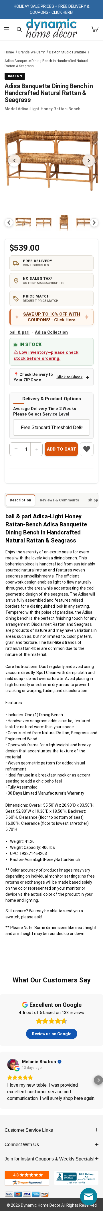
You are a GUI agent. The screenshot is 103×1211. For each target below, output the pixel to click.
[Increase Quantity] (36, 449)
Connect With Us (22, 1144)
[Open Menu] (6, 29)
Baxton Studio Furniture (67, 52)
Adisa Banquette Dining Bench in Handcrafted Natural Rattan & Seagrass (46, 63)
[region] (51, 222)
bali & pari (19, 332)
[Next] (94, 222)
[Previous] (9, 222)
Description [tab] (20, 500)
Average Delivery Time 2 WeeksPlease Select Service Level (44, 411)
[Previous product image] (14, 160)
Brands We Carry (31, 52)
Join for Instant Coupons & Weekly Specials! (49, 1158)
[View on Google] (13, 1064)
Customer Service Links (29, 1130)
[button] (23, 223)
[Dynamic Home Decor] (51, 28)
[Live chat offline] (88, 1196)
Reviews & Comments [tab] (59, 500)
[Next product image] (88, 160)
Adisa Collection (51, 332)
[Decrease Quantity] (16, 449)
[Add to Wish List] (87, 449)
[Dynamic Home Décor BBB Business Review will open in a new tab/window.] (76, 1178)
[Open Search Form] (19, 29)
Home (9, 52)
